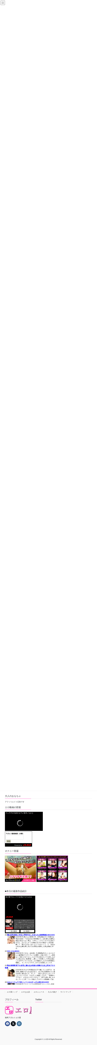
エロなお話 (25, 992)
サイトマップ (65, 992)
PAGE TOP (92, 1011)
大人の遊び (52, 992)
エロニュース (39, 992)
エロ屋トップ (12, 992)
